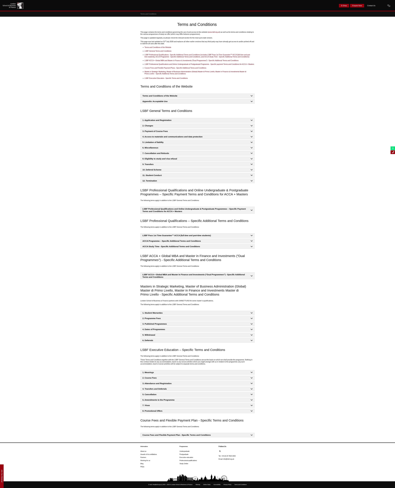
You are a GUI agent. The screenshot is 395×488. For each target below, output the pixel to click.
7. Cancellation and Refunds (155, 153)
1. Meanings (148, 372)
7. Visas (146, 405)
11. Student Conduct (152, 175)
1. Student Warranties (152, 313)
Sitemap (198, 484)
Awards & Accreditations (148, 454)
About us (143, 451)
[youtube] (231, 451)
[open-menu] (388, 5)
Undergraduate (184, 451)
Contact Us (371, 5)
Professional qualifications (188, 460)
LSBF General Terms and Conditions (158, 51)
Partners (143, 457)
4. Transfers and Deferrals (154, 389)
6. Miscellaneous (150, 148)
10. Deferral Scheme (151, 170)
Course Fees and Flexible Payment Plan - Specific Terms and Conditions (176, 435)
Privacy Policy (227, 484)
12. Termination (149, 181)
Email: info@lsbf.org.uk (226, 459)
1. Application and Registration (156, 120)
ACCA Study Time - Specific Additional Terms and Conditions (171, 246)
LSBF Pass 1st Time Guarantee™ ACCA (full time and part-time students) (176, 235)
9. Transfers (148, 164)
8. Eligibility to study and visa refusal (159, 159)
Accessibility (217, 484)
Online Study (206, 484)
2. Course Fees (149, 378)
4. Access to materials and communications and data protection (172, 137)
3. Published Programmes (154, 324)
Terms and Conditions (240, 484)
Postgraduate (183, 454)
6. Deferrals (147, 340)
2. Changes (147, 126)
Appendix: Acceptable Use (155, 101)
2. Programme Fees (151, 318)
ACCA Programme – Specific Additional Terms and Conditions (171, 241)
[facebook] (224, 451)
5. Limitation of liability (153, 142)
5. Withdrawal (148, 335)
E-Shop (344, 5)
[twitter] (220, 451)
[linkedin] (228, 451)
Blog (141, 463)
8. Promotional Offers (152, 411)
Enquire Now (357, 5)
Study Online (183, 463)
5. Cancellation (149, 394)
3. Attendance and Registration (157, 383)
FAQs (142, 467)
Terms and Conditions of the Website (158, 47)
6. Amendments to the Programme (158, 400)
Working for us (145, 460)
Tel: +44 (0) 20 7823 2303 (227, 456)
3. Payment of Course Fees (155, 131)
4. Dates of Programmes (153, 329)
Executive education (186, 457)
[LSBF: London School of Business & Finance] (13, 6)
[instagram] (235, 451)
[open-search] (381, 6)
